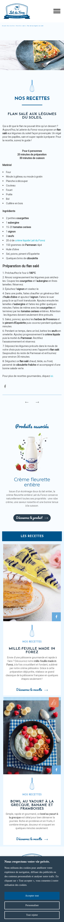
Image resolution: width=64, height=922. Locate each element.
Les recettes (32, 536)
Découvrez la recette (29, 689)
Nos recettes (11, 26)
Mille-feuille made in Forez (32, 650)
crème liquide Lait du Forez (30, 240)
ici (51, 376)
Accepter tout (32, 895)
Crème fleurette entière (32, 482)
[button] (56, 11)
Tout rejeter (32, 915)
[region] (32, 889)
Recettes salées (21, 26)
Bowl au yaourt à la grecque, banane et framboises (32, 805)
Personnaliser (32, 905)
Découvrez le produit (29, 517)
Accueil (4, 26)
